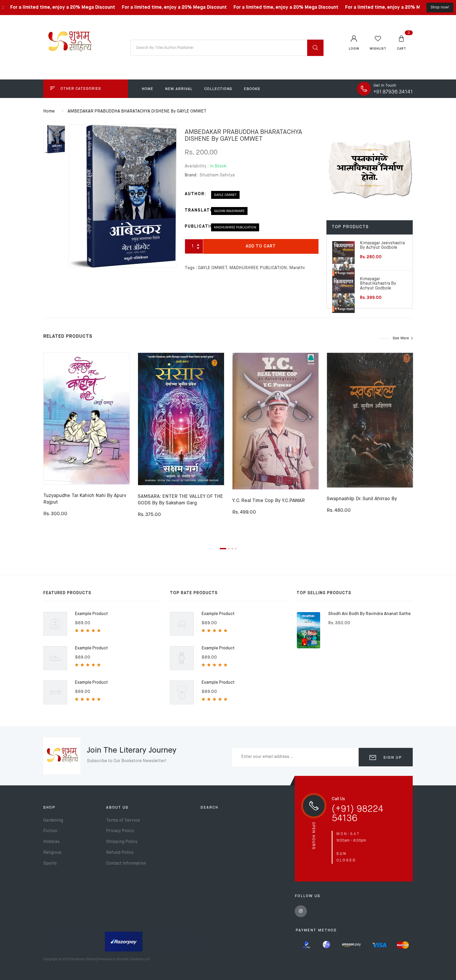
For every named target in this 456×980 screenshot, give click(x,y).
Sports (50, 863)
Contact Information (126, 863)
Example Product (91, 614)
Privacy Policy (120, 831)
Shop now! (440, 7)
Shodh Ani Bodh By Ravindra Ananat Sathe (369, 614)
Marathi (297, 268)
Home (147, 89)
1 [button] (223, 548)
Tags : (191, 268)
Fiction (50, 831)
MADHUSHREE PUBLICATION (235, 227)
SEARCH (209, 807)
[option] (123, 196)
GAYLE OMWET (225, 195)
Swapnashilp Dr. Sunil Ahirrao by (362, 498)
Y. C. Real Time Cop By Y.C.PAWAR (268, 500)
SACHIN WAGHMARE (229, 211)
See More (401, 338)
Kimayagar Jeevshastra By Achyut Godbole (382, 245)
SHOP (49, 807)
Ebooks (252, 89)
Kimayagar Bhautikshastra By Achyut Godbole (378, 283)
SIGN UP (392, 757)
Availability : (197, 166)
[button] (401, 42)
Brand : (191, 175)
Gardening (53, 820)
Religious (52, 853)
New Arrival (179, 89)
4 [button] (235, 548)
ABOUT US (117, 807)
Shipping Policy (121, 842)
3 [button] (232, 548)
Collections (218, 89)
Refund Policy (120, 853)
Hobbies (51, 842)
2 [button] (229, 548)
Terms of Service (123, 820)
